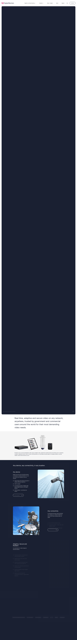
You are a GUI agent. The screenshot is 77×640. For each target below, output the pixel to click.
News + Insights (50, 3)
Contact (72, 3)
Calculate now (13, 214)
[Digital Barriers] (8, 3)
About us (24, 214)
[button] (67, 3)
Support (63, 3)
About (57, 3)
